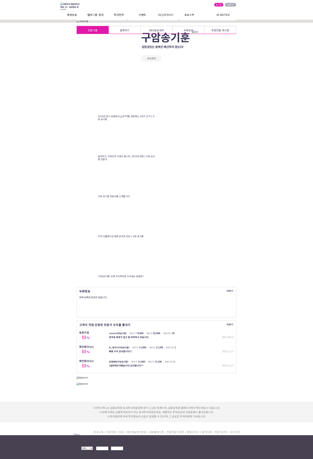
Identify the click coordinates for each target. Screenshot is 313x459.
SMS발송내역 (156, 30)
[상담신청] (101, 453)
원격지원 (207, 432)
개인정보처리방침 (136, 432)
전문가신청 (221, 432)
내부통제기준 (156, 432)
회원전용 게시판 (220, 30)
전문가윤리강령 (175, 432)
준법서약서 (193, 432)
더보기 (230, 290)
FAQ (121, 432)
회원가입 (230, 4)
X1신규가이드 (165, 15)
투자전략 (119, 15)
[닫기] (231, 441)
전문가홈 (92, 30)
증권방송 (72, 15)
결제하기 (124, 30)
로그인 (219, 4)
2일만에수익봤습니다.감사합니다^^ (126, 365)
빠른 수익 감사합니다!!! (120, 351)
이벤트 (142, 15)
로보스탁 (189, 15)
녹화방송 (188, 30)
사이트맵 (234, 432)
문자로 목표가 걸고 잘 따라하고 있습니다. (129, 337)
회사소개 (98, 432)
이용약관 (111, 432)
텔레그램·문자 (95, 15)
